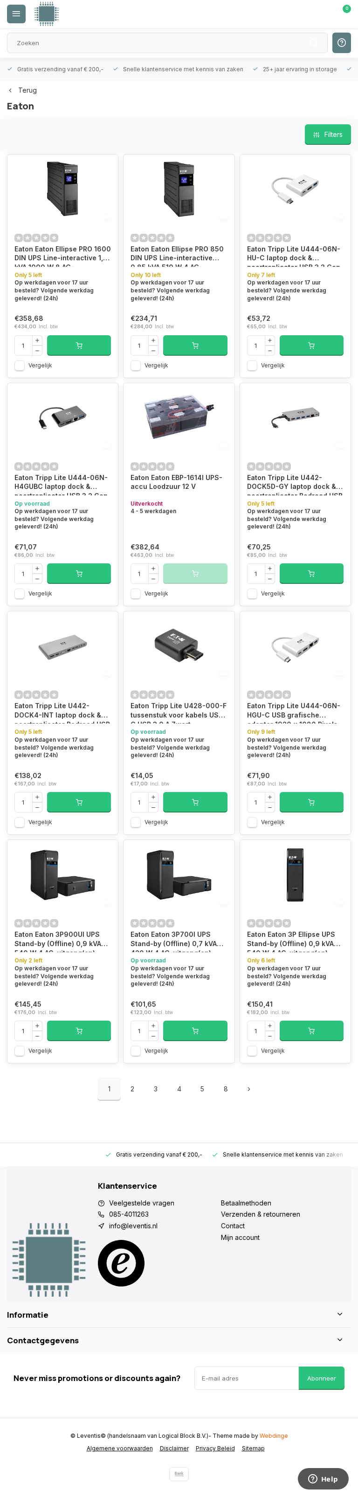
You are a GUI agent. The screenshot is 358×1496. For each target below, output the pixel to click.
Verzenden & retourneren (260, 1214)
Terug (27, 90)
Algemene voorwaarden (120, 1448)
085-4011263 (129, 1214)
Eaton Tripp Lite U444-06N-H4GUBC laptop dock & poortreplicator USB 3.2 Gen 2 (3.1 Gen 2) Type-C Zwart (61, 484)
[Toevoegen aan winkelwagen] (79, 345)
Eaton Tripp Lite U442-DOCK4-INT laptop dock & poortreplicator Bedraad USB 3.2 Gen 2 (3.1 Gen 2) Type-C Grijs (62, 713)
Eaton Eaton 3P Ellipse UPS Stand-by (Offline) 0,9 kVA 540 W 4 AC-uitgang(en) (291, 941)
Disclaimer (174, 1448)
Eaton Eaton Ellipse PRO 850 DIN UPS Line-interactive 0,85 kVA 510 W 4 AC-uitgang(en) (177, 256)
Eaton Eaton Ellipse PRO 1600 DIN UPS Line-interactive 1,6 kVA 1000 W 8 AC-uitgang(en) (62, 256)
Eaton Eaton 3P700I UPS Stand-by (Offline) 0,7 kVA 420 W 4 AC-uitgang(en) (174, 941)
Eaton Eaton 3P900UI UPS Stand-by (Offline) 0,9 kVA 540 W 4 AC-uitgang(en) (57, 941)
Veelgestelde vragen (141, 1203)
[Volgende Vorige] (249, 1089)
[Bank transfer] (179, 1474)
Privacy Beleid (215, 1448)
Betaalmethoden (246, 1203)
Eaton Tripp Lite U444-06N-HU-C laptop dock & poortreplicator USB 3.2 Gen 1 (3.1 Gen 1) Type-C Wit (293, 256)
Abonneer (321, 1378)
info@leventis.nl (133, 1226)
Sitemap (253, 1448)
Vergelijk (40, 365)
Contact (233, 1226)
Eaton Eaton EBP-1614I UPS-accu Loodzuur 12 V (176, 482)
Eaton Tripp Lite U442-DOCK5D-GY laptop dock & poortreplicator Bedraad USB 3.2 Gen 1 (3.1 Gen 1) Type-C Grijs (295, 484)
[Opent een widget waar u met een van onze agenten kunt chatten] (323, 1479)
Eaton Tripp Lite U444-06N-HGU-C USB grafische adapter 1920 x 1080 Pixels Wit (293, 713)
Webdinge (274, 1435)
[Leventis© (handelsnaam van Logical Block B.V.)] (47, 14)
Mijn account (240, 1237)
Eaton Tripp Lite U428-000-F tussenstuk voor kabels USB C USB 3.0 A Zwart (179, 713)
